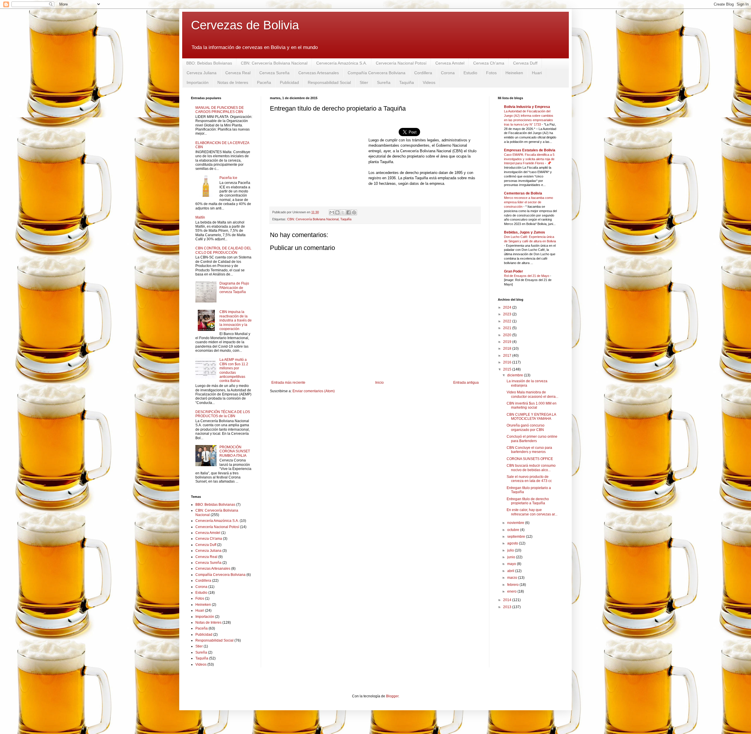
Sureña (383, 82)
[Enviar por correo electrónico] (332, 212)
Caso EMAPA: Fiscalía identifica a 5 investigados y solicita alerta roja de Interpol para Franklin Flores (529, 159)
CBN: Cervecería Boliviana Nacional (274, 63)
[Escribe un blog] (337, 212)
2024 (507, 307)
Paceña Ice (228, 178)
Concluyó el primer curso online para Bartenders (532, 438)
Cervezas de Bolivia (245, 25)
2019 (507, 342)
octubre (513, 530)
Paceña (264, 82)
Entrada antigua (466, 382)
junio (511, 557)
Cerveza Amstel (449, 63)
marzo (512, 578)
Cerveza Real (238, 72)
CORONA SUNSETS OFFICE (530, 459)
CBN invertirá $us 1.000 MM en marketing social (532, 405)
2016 (507, 362)
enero (512, 591)
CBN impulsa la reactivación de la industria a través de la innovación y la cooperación (235, 320)
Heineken (514, 72)
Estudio (470, 72)
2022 (507, 321)
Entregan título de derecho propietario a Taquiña (528, 501)
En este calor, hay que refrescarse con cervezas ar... (532, 512)
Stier (364, 82)
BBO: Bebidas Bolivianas (209, 63)
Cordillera (423, 72)
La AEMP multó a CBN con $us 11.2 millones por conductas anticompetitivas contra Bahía (233, 370)
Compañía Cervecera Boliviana (376, 72)
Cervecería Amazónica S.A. (341, 63)
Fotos (491, 72)
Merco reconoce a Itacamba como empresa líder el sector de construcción (528, 202)
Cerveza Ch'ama (488, 63)
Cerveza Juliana (201, 72)
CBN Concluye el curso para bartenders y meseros (529, 450)
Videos (429, 82)
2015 (507, 369)
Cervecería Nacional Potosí (401, 63)
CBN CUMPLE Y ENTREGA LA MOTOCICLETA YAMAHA (531, 416)
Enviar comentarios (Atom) (313, 391)
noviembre (516, 523)
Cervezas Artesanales (318, 72)
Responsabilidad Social (329, 82)
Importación (198, 82)
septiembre (516, 537)
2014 (507, 600)
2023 (507, 314)
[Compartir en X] (343, 212)
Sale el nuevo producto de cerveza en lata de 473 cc (529, 479)
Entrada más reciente (288, 382)
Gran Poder (513, 271)
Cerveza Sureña (274, 72)
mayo (512, 564)
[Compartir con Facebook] (348, 212)
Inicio (379, 382)
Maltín (200, 217)
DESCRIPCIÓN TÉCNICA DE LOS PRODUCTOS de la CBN (222, 414)
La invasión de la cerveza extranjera (527, 383)
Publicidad (289, 82)
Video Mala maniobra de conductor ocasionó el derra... (532, 394)
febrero (513, 585)
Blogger (392, 696)
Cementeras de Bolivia (523, 193)
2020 (507, 335)
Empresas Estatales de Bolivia (529, 150)
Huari (537, 72)
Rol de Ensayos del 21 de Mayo (527, 276)
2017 (507, 356)
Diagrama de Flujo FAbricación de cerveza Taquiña (234, 287)
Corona (448, 72)
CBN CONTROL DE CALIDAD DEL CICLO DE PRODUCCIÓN (223, 250)
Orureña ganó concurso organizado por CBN (525, 427)
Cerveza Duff (525, 63)
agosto (513, 543)
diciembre (515, 375)
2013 (507, 607)
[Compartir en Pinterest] (354, 212)
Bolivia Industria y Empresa (527, 107)
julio (511, 550)
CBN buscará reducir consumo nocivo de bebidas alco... (531, 468)
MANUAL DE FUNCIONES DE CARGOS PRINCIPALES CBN (219, 110)
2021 (507, 328)
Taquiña (406, 82)
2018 (507, 348)
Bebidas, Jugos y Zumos (524, 232)
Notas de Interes (232, 82)
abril (511, 571)
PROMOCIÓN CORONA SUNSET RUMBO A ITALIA (234, 451)
